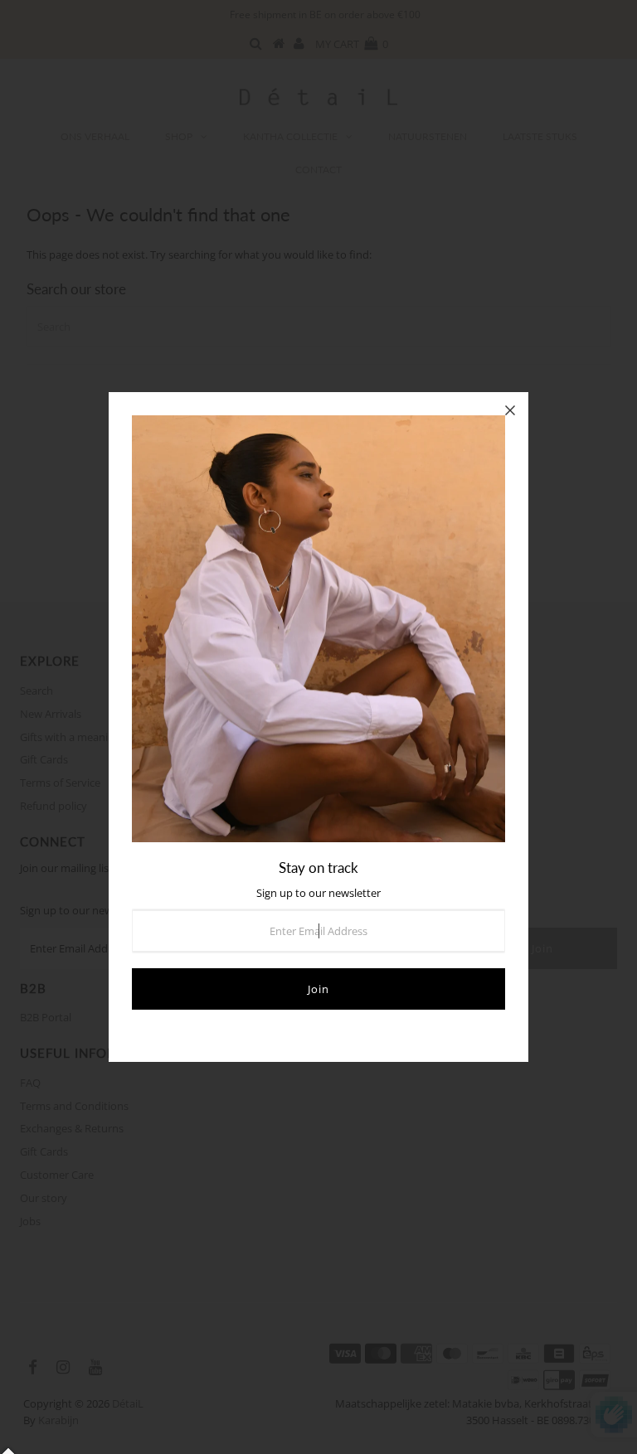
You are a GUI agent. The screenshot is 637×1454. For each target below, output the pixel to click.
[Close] (510, 410)
